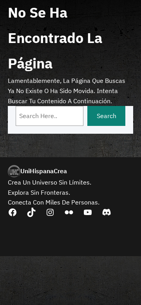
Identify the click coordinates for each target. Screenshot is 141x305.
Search (106, 116)
